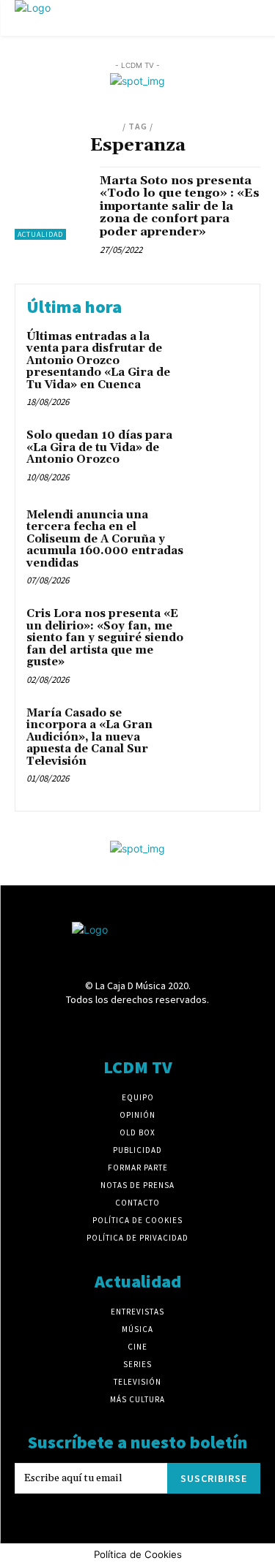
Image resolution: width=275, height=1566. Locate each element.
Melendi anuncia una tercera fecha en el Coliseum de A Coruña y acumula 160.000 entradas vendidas (104, 539)
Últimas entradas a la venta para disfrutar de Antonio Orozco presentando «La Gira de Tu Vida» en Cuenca (98, 361)
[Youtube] (214, 1027)
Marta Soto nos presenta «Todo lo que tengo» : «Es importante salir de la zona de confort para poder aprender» (180, 206)
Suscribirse (213, 1478)
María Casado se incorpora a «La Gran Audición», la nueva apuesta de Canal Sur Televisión (89, 737)
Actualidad (40, 234)
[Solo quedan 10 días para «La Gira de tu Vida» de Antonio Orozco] (220, 456)
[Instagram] (112, 1027)
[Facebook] (60, 1027)
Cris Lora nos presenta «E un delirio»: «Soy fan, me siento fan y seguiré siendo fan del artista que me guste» (104, 638)
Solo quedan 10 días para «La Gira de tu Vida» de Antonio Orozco (99, 447)
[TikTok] (163, 1027)
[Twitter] (189, 1027)
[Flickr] (86, 1027)
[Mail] (137, 1027)
